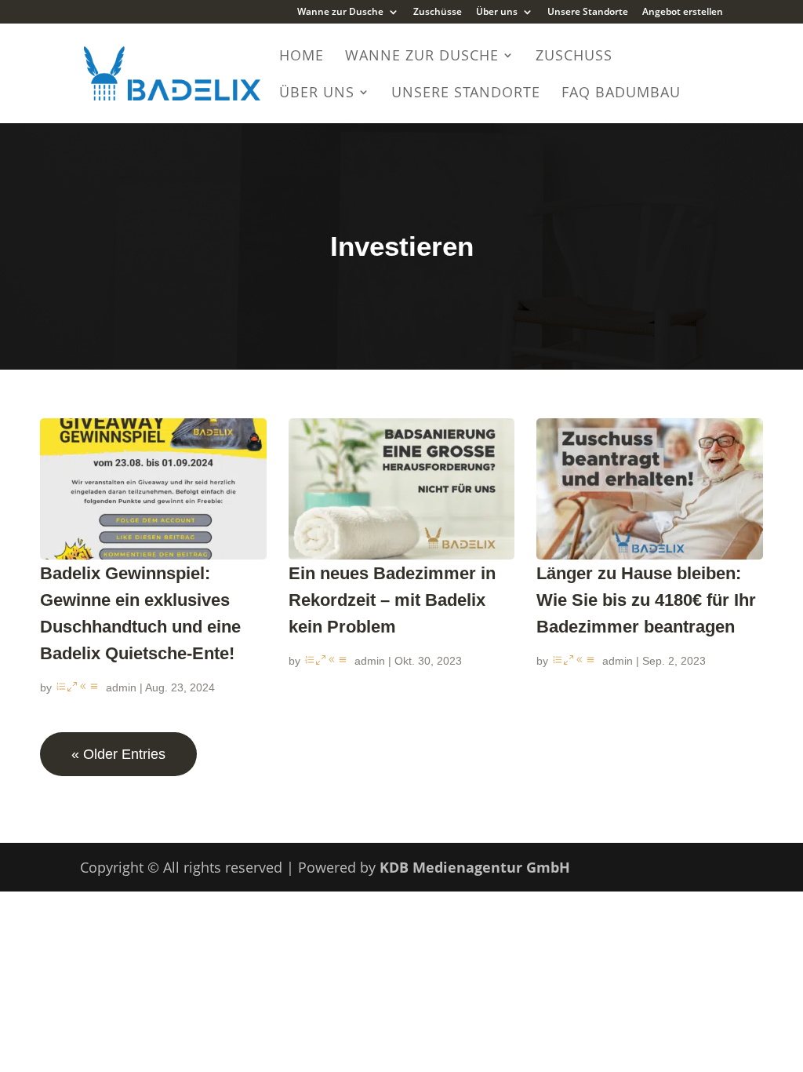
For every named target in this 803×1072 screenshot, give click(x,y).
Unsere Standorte (587, 12)
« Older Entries (118, 754)
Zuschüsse (437, 12)
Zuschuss (574, 56)
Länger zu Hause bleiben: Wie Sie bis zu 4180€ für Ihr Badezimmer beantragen (646, 599)
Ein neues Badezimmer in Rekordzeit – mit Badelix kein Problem (392, 599)
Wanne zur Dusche (340, 12)
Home (301, 56)
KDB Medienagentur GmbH (475, 867)
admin (121, 687)
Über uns (497, 12)
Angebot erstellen (682, 12)
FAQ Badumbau (621, 93)
